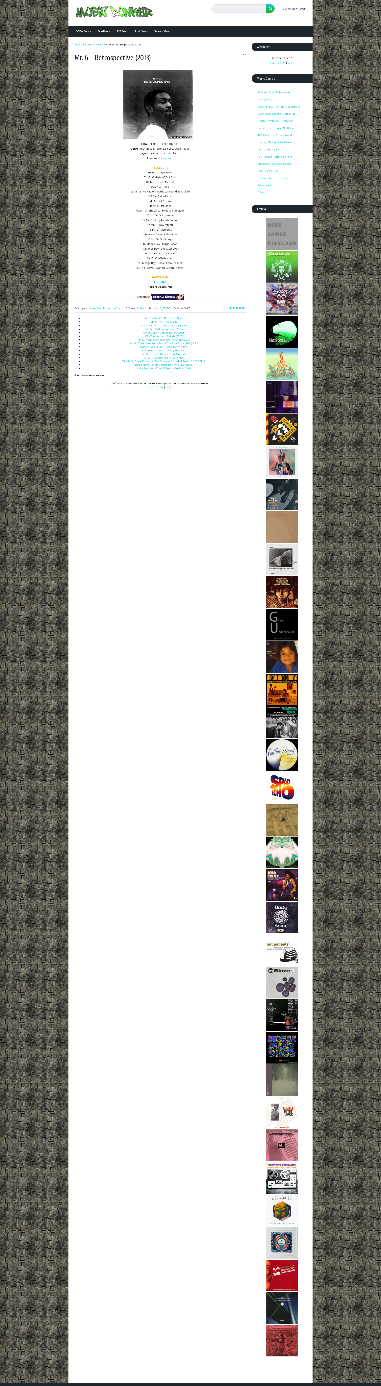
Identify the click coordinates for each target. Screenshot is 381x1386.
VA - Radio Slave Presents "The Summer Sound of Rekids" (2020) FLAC (164, 361)
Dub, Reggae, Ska (268, 171)
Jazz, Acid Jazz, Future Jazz (273, 149)
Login (303, 8)
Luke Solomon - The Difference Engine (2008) (163, 368)
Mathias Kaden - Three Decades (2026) (164, 325)
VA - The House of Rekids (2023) (164, 336)
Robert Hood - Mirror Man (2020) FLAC (164, 350)
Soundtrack (264, 185)
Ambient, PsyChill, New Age (274, 92)
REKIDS (166, 308)
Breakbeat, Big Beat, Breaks (274, 163)
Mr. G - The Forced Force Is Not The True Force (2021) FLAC (164, 343)
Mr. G (158, 308)
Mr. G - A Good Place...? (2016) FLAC (164, 357)
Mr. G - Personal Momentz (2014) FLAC (163, 354)
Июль (98, 44)
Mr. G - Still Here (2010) (164, 322)
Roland (141, 308)
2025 (89, 44)
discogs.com (165, 158)
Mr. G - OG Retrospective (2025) (164, 329)
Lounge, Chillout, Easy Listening (276, 142)
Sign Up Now (289, 8)
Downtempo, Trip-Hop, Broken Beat (279, 106)
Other (261, 192)
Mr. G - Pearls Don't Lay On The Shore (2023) (164, 339)
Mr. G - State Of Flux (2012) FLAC (164, 318)
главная (79, 44)
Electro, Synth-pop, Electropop (275, 121)
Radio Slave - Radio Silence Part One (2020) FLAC (164, 364)
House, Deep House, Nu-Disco (105, 308)
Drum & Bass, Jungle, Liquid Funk (277, 113)
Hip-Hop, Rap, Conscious (272, 178)
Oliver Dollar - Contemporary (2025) (164, 332)
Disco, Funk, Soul (268, 99)
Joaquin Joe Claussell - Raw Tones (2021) (164, 347)
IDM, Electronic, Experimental (275, 135)
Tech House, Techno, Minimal (275, 156)
